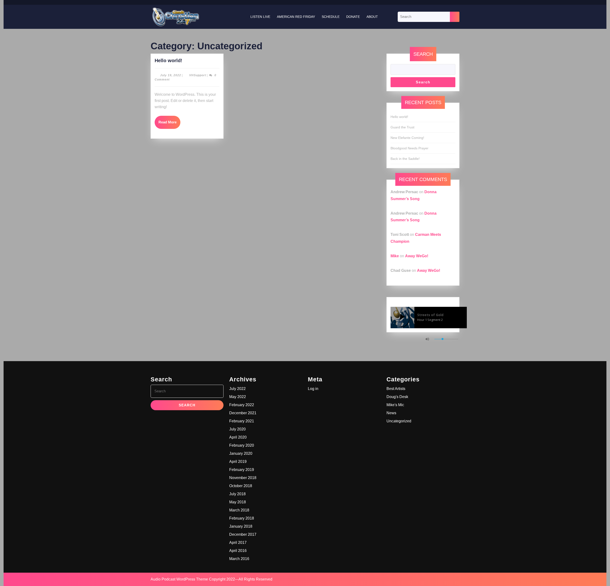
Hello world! (168, 60)
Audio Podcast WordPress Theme (179, 579)
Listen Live (260, 17)
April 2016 (238, 551)
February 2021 (241, 421)
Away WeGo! (416, 256)
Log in (313, 389)
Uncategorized (398, 421)
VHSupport (197, 75)
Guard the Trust (402, 127)
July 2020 (237, 429)
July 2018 (237, 494)
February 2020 (241, 445)
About (372, 17)
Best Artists (395, 389)
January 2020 (240, 453)
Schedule (331, 17)
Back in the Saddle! (405, 159)
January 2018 (240, 526)
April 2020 (238, 437)
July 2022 (237, 389)
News (391, 413)
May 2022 (237, 397)
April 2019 (238, 462)
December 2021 (242, 413)
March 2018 (239, 510)
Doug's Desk (397, 397)
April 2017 (238, 543)
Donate (353, 17)
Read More (169, 120)
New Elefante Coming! (407, 138)
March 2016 (239, 559)
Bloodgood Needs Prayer (409, 148)
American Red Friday (296, 17)
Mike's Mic (395, 405)
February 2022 (241, 405)
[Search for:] (424, 17)
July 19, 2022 (170, 75)
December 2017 (242, 534)
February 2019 (241, 470)
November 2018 (242, 478)
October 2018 (240, 486)
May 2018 (237, 502)
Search (423, 54)
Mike (395, 256)
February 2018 (241, 518)
